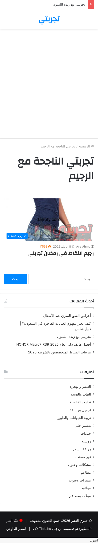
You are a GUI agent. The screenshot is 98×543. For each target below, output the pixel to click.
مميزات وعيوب (80, 480)
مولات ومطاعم (80, 496)
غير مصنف (83, 457)
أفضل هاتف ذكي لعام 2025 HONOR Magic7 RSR (53, 344)
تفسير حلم (83, 426)
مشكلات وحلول (79, 465)
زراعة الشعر (82, 449)
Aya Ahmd (83, 246)
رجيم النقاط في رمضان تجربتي (61, 253)
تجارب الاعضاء (80, 402)
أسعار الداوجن (16, 529)
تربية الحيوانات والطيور (74, 418)
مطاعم (86, 472)
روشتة (86, 441)
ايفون (94, 540)
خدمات (86, 433)
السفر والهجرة (80, 386)
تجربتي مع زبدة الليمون (69, 4)
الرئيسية (84, 146)
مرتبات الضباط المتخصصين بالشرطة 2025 (59, 352)
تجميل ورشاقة (80, 410)
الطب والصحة (81, 394)
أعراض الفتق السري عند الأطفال (67, 316)
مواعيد (86, 488)
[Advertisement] (49, 85)
